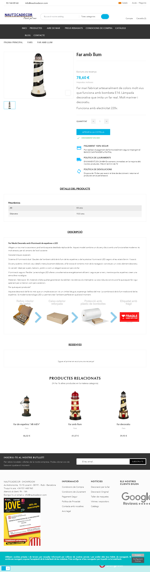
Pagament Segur (69, 496)
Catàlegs (95, 506)
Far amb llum (75, 424)
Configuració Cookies (138, 560)
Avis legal (66, 511)
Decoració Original (100, 491)
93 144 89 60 (12, 3)
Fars (26, 428)
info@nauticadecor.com (36, 3)
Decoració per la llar (100, 487)
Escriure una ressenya (86, 71)
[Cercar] (105, 16)
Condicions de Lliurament (74, 491)
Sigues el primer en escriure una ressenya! (75, 361)
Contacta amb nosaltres (73, 506)
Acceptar (138, 555)
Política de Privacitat (71, 501)
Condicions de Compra (73, 487)
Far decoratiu (123, 424)
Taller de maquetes (100, 496)
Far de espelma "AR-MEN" (26, 424)
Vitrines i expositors (100, 501)
